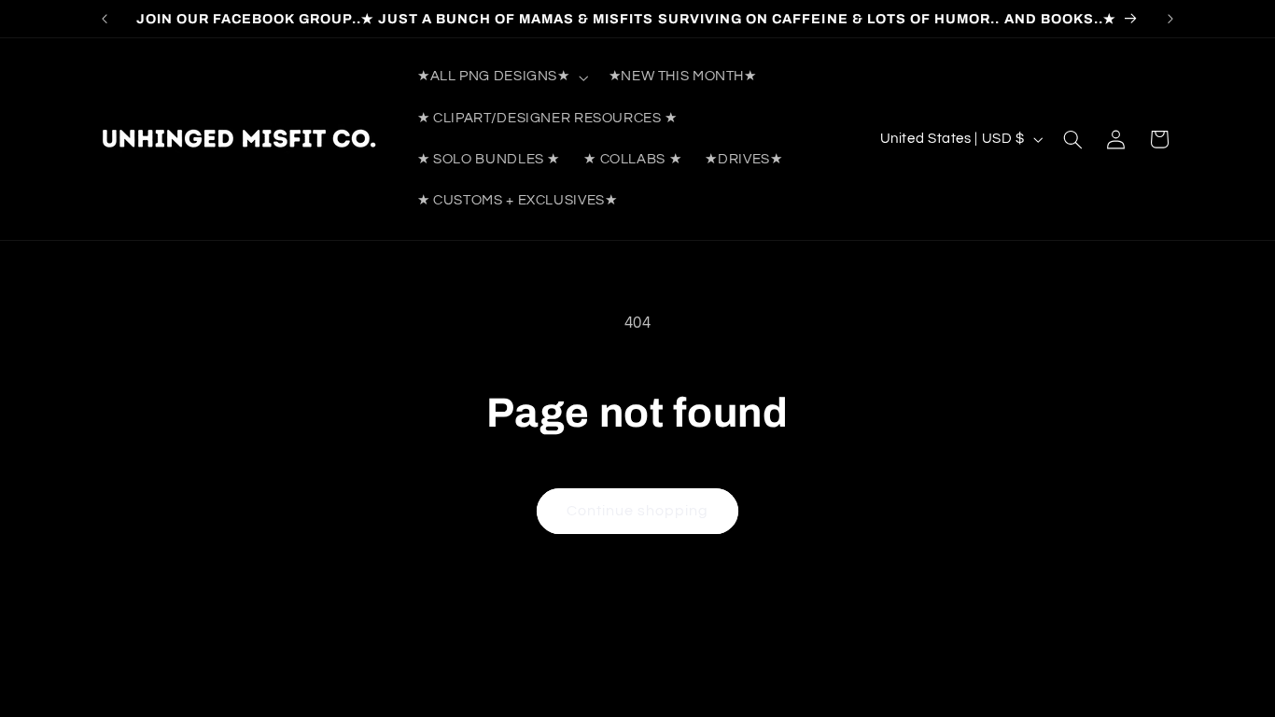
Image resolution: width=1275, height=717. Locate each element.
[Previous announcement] (104, 18)
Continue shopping (638, 510)
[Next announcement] (1170, 18)
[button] (500, 77)
